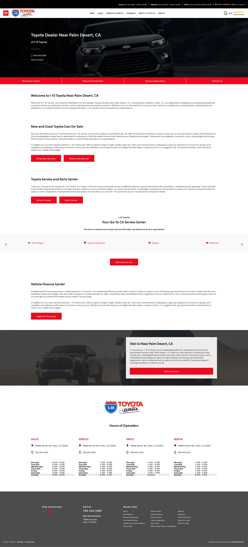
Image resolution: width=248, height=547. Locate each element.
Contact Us (217, 80)
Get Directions (171, 371)
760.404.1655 (159, 4)
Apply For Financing (46, 316)
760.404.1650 (192, 4)
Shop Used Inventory (93, 80)
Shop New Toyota (31, 80)
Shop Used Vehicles (79, 158)
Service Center (44, 200)
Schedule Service (124, 262)
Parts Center (71, 200)
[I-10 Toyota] (23, 13)
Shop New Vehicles (46, 158)
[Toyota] (6, 13)
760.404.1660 (127, 4)
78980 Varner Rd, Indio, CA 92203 (230, 4)
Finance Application (155, 80)
